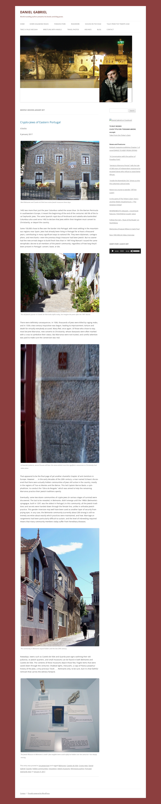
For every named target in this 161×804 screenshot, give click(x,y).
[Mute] (131, 251)
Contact (110, 29)
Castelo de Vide (72, 765)
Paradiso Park (60, 24)
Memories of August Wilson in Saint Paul (124, 229)
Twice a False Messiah (29, 29)
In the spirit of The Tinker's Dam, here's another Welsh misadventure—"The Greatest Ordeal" (123, 202)
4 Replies (23, 128)
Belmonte (62, 765)
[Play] (112, 251)
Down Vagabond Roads (39, 24)
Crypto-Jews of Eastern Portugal (40, 122)
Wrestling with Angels (52, 29)
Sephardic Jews (25, 772)
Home (22, 24)
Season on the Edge (93, 24)
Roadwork (75, 24)
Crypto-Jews (83, 765)
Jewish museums (63, 768)
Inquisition (53, 768)
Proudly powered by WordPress (39, 793)
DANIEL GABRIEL (33, 12)
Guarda (29, 768)
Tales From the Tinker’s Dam (118, 24)
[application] (125, 251)
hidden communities (40, 768)
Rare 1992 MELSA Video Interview (121, 235)
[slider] (136, 251)
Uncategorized (44, 765)
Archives (88, 29)
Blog (99, 29)
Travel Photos (73, 29)
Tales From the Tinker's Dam (120, 135)
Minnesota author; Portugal (81, 768)
